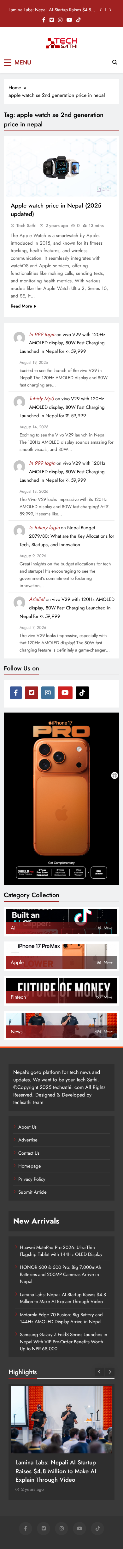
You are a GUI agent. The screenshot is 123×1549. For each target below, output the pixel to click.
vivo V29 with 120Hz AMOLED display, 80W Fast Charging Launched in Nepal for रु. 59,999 (62, 343)
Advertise (28, 1139)
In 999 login (42, 334)
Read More (21, 306)
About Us (27, 1127)
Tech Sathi (26, 225)
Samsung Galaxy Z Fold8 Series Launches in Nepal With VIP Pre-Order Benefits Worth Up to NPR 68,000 (63, 1341)
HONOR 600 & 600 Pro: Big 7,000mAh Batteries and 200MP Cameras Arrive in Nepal (60, 1274)
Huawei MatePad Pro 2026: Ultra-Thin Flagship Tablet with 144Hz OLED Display (61, 1251)
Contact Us (28, 1153)
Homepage (29, 1166)
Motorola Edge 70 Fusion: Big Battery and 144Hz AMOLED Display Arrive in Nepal (61, 1318)
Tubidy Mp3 (41, 398)
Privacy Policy (31, 1179)
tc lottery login (44, 527)
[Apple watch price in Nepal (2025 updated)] (61, 167)
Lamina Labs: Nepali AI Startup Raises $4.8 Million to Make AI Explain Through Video (50, 9)
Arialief (36, 599)
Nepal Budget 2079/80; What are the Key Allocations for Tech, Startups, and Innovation (67, 536)
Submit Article (32, 1192)
